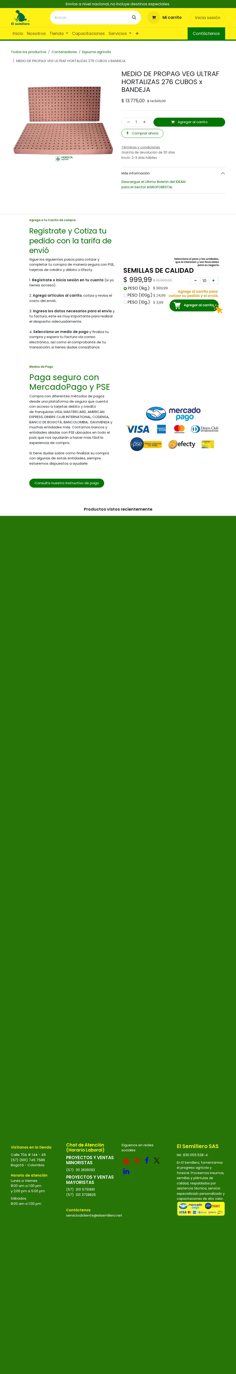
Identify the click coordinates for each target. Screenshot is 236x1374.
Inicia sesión (207, 17)
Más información (135, 173)
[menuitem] (18, 33)
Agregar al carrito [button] (192, 121)
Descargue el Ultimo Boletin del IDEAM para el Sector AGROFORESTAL (153, 184)
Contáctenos (206, 33)
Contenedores (64, 51)
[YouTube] (126, 1160)
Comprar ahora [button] (144, 133)
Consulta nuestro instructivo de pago (67, 483)
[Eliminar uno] (127, 122)
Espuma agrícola (96, 51)
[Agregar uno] (145, 122)
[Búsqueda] (134, 17)
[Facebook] (147, 1160)
